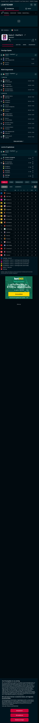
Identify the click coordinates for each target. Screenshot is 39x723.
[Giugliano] (5, 209)
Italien (16, 30)
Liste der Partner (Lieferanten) (10, 706)
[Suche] (31, 4)
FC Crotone (9, 219)
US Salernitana (9, 222)
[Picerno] (5, 239)
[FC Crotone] (5, 219)
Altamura (8, 242)
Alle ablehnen (19, 715)
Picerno (8, 239)
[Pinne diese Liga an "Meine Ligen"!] (16, 55)
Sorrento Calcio (9, 225)
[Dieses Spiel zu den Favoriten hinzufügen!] (1, 59)
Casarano (8, 252)
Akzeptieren (19, 710)
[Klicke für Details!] (19, 59)
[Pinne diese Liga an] (24, 35)
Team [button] (5, 190)
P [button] (35, 190)
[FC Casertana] (5, 213)
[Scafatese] (5, 203)
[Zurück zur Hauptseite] (9, 4)
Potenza (8, 193)
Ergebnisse (32, 44)
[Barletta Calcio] (5, 206)
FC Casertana (9, 212)
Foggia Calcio (9, 216)
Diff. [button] (32, 190)
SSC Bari (8, 196)
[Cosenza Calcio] (5, 248)
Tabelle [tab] (4, 182)
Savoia (8, 235)
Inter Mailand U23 (9, 245)
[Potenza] (5, 193)
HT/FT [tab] (27, 182)
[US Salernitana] (5, 222)
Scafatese (9, 203)
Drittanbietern (20, 694)
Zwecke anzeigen (19, 719)
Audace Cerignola (9, 199)
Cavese (8, 255)
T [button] (27, 190)
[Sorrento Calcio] (5, 226)
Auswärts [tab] (18, 186)
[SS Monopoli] (5, 229)
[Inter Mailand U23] (5, 245)
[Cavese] (5, 255)
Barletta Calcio (9, 206)
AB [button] (15, 190)
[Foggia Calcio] (5, 216)
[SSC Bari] (5, 196)
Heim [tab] (11, 186)
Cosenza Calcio (9, 248)
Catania (8, 232)
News (24, 44)
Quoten (18, 44)
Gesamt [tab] (4, 186)
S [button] (18, 190)
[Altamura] (5, 242)
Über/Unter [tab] (19, 182)
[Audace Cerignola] (5, 200)
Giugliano (8, 209)
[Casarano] (5, 252)
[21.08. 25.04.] (22, 39)
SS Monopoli (9, 229)
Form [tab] (11, 182)
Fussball (6, 30)
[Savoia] (5, 235)
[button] (35, 39)
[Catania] (5, 232)
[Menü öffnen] (35, 4)
